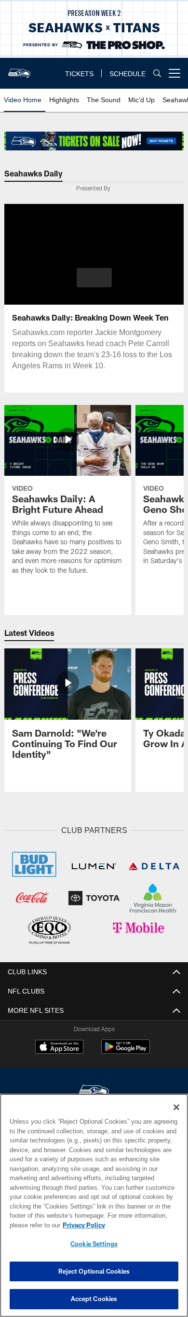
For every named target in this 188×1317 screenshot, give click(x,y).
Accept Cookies (94, 1299)
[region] (94, 1205)
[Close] (176, 1107)
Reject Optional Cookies (94, 1271)
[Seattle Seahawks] (94, 1090)
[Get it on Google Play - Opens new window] (126, 1050)
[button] (94, 277)
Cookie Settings (94, 1244)
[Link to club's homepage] (19, 69)
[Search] (157, 73)
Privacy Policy (82, 1225)
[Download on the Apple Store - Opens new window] (59, 1046)
